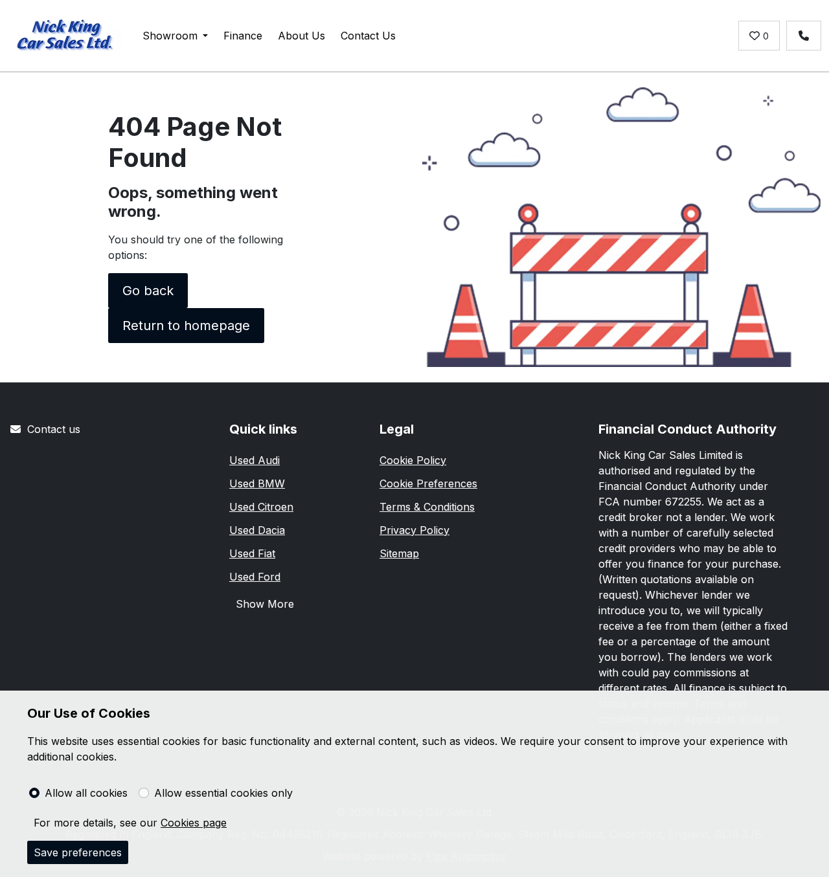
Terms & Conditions (427, 506)
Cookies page (194, 822)
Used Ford (254, 576)
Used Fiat (252, 553)
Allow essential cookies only (223, 792)
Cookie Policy (413, 460)
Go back (148, 290)
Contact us (53, 429)
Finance (242, 35)
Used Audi (254, 460)
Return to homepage (186, 325)
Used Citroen (261, 506)
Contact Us (368, 35)
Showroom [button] (170, 35)
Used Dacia (257, 530)
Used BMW (257, 483)
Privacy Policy (414, 530)
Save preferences (78, 852)
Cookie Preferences (428, 483)
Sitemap (399, 553)
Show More (265, 603)
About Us (301, 35)
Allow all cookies (86, 792)
